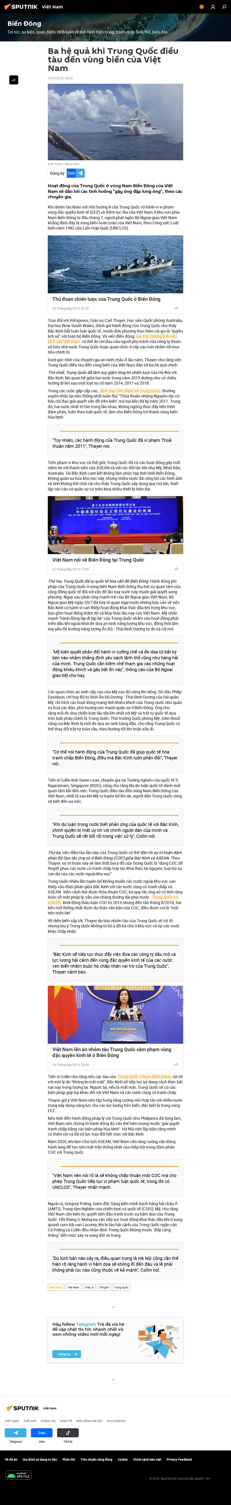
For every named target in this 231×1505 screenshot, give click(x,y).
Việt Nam (73, 1287)
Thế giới (104, 1287)
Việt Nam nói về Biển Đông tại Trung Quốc (98, 560)
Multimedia (116, 1421)
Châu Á (89, 1287)
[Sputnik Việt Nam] (22, 10)
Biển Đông (56, 1287)
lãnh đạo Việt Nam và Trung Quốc (130, 390)
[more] (176, 308)
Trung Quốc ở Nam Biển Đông (144, 1076)
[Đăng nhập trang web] (212, 6)
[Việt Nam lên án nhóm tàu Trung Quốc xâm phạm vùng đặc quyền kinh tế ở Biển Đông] (115, 1015)
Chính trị (48, 1421)
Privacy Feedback (179, 1459)
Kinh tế (66, 1421)
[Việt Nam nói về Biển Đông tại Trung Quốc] (115, 525)
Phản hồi (68, 1459)
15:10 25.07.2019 (60, 78)
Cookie (123, 1459)
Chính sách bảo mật (147, 1459)
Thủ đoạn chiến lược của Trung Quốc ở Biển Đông (106, 299)
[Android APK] (18, 1476)
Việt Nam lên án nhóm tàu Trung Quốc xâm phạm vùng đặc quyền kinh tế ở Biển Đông (111, 1052)
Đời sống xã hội (89, 1421)
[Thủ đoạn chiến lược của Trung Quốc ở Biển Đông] (115, 264)
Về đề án (11, 1459)
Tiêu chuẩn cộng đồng (96, 1459)
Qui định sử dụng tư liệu (40, 1459)
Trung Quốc (121, 1287)
